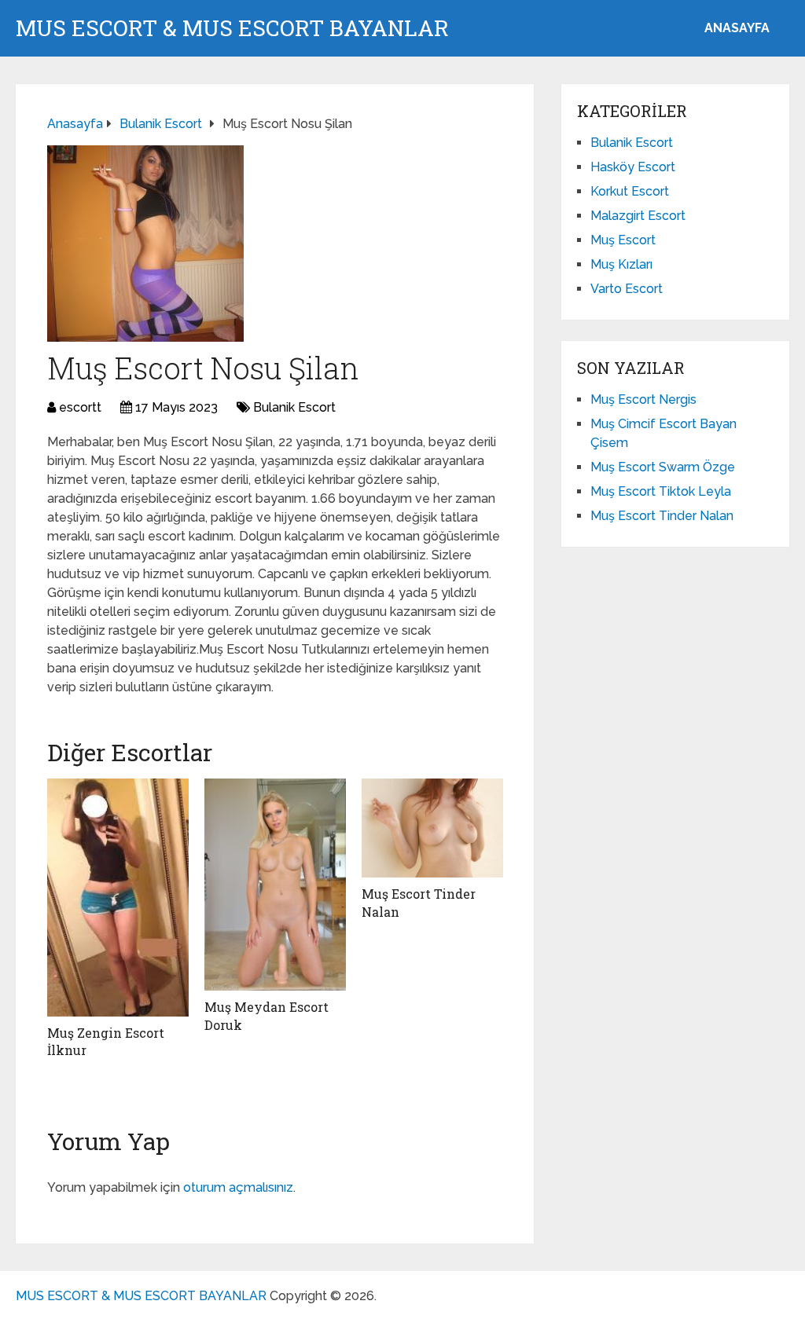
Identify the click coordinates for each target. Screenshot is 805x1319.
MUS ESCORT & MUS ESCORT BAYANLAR (232, 28)
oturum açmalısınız (238, 1187)
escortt (80, 407)
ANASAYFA (737, 27)
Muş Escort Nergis (643, 399)
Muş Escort (623, 240)
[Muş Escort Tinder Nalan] (432, 828)
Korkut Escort (629, 191)
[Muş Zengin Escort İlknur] (118, 898)
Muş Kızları (621, 264)
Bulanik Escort (294, 407)
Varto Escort (626, 288)
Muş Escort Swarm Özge (662, 467)
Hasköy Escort (632, 166)
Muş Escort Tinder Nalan (661, 515)
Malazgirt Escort (638, 215)
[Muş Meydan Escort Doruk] (275, 885)
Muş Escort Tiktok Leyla (660, 491)
